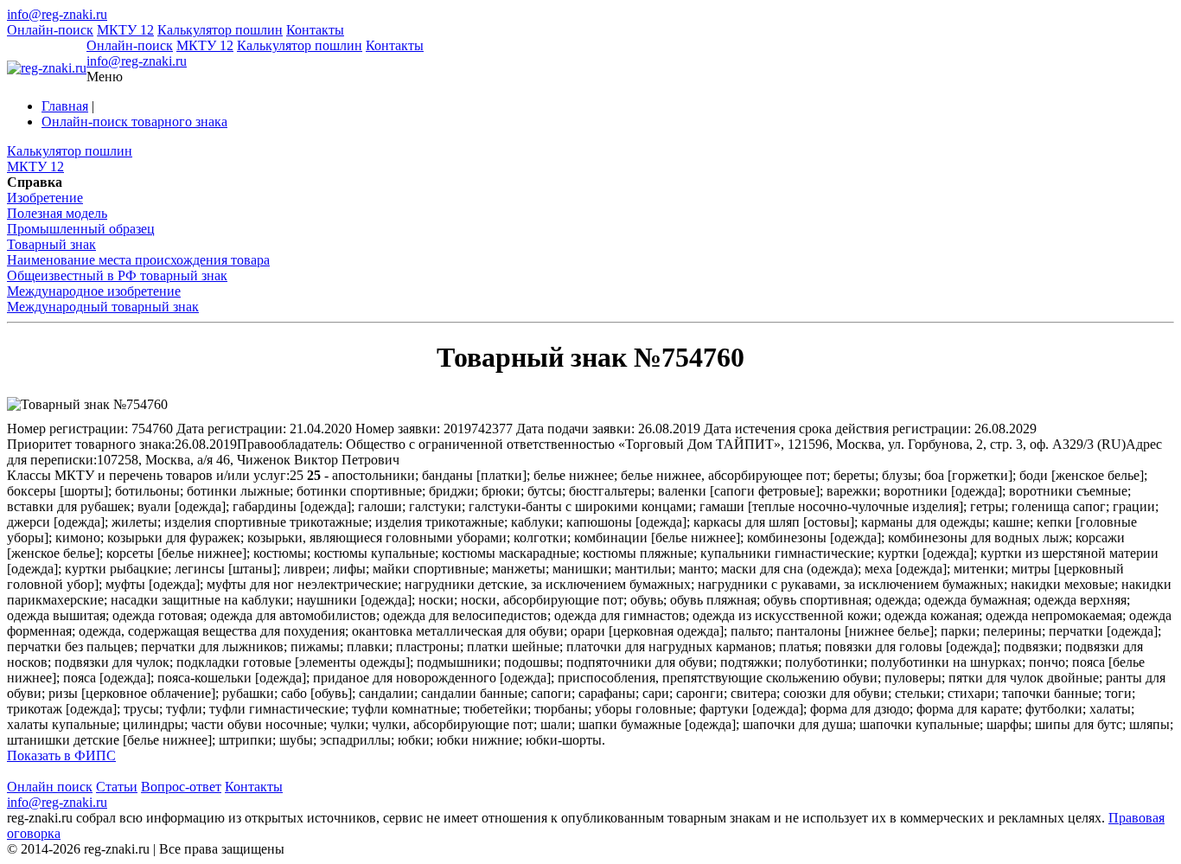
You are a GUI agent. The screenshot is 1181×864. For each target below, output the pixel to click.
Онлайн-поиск (50, 29)
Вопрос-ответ (181, 786)
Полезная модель (57, 213)
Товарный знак (51, 244)
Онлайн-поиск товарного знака (134, 121)
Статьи (116, 786)
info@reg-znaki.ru (57, 14)
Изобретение (45, 197)
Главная (64, 106)
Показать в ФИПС (61, 755)
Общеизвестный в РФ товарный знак (117, 275)
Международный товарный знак (103, 306)
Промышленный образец (81, 228)
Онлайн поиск (50, 786)
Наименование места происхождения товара (138, 260)
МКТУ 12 (125, 29)
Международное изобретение (94, 291)
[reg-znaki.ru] (46, 68)
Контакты (315, 29)
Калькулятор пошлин (220, 29)
